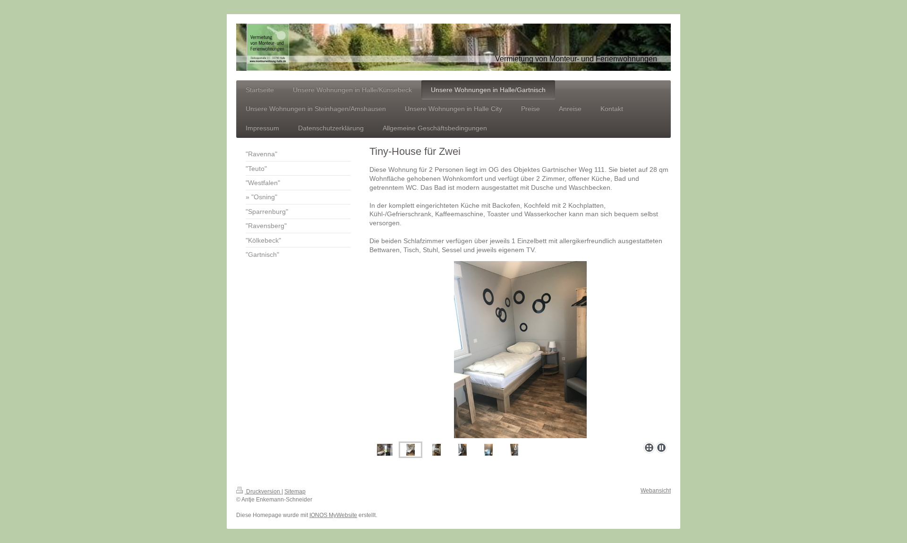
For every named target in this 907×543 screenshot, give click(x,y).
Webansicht (656, 490)
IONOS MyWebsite (333, 515)
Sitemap (295, 491)
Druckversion (263, 491)
